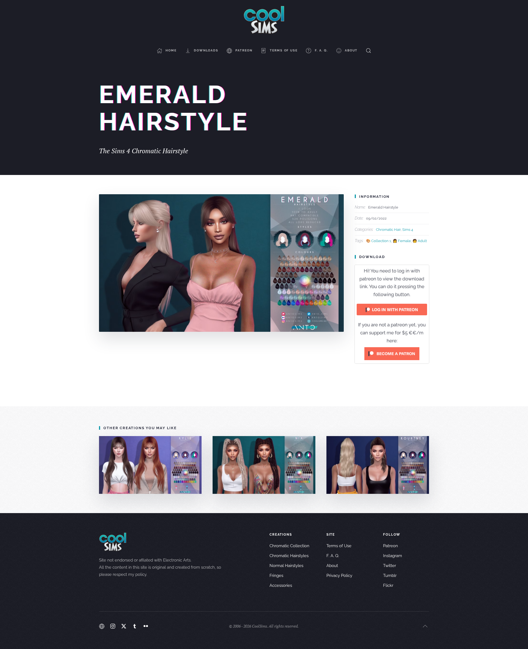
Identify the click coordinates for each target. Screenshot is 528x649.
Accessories (281, 585)
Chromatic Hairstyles (289, 555)
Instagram (392, 555)
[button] (368, 51)
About (351, 50)
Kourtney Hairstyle (377, 465)
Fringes (276, 575)
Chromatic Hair (388, 230)
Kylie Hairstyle (150, 465)
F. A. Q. (321, 50)
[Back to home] (264, 20)
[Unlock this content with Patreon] (391, 353)
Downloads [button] (206, 50)
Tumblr (390, 575)
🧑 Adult (420, 241)
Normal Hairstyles (286, 565)
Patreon (243, 50)
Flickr (388, 585)
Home (171, 50)
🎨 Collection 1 (378, 241)
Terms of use (284, 50)
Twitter (389, 565)
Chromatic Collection (289, 545)
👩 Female (402, 241)
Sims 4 (407, 230)
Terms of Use (338, 545)
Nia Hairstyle (264, 465)
